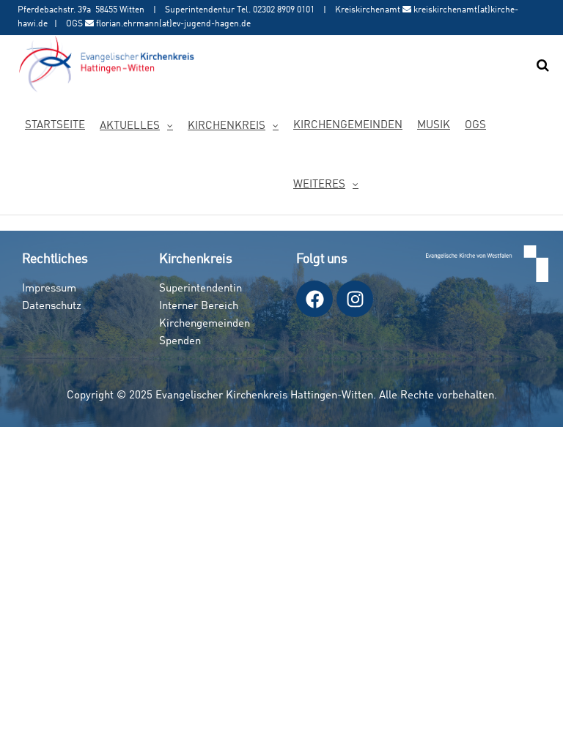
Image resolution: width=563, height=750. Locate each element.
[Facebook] (314, 299)
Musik (433, 125)
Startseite (55, 125)
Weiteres (319, 184)
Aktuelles (130, 126)
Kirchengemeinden (347, 125)
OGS (475, 125)
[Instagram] (354, 299)
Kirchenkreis (226, 126)
